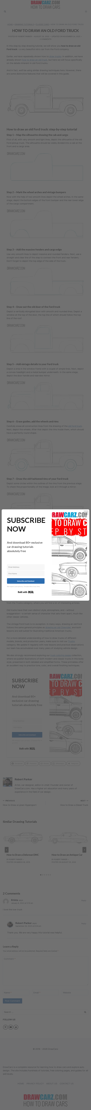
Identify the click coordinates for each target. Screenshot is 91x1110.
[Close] (86, 512)
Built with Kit (26, 592)
